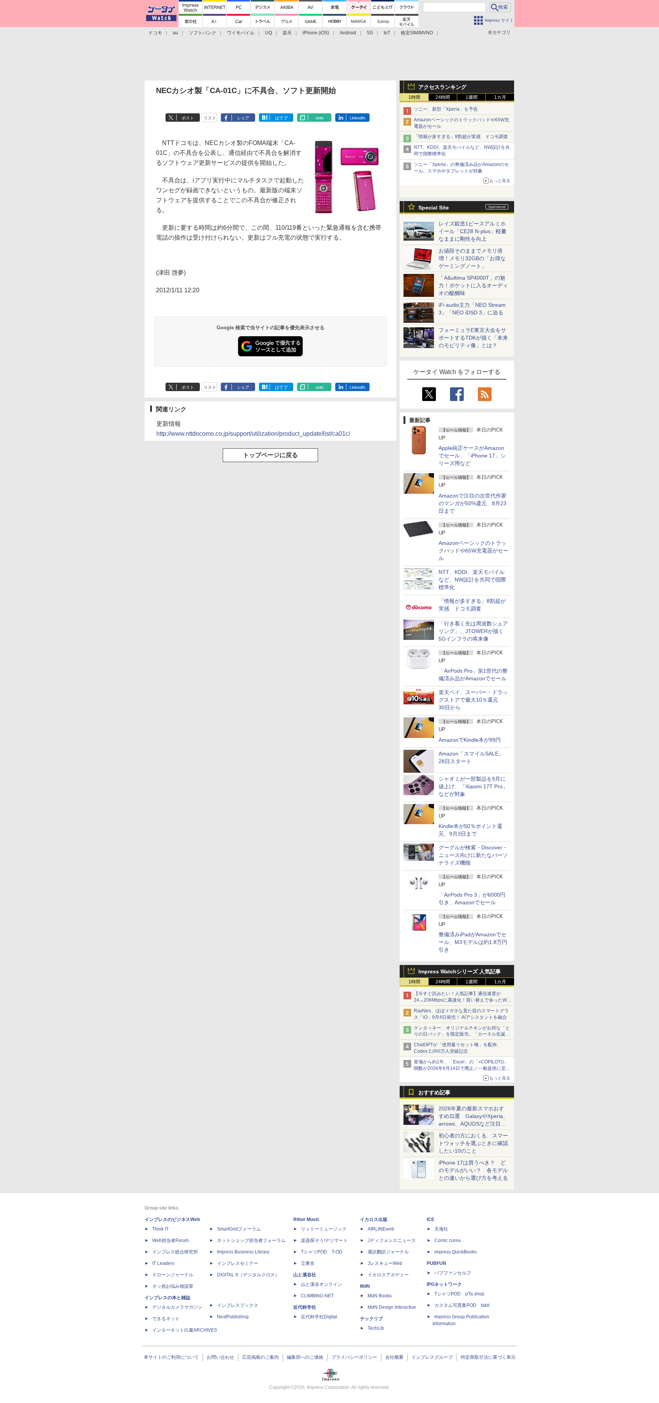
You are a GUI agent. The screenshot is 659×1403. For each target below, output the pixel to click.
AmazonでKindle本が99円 (470, 740)
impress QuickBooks (455, 1252)
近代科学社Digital (319, 1316)
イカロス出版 (373, 1219)
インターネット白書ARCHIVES (184, 1330)
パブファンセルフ (452, 1273)
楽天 (287, 32)
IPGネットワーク (444, 1284)
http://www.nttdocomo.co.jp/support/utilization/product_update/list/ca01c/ (253, 433)
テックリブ (371, 1318)
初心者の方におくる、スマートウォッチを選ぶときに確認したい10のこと (473, 1143)
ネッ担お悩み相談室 (172, 1286)
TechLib (376, 1328)
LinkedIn (357, 118)
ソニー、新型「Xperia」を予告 (446, 109)
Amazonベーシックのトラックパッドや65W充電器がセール (473, 550)
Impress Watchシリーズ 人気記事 (459, 971)
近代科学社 (304, 1307)
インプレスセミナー (237, 1263)
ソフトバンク (202, 32)
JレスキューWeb (385, 1263)
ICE (430, 1219)
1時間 (414, 97)
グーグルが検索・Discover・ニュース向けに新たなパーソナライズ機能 (473, 855)
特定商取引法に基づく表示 (488, 1357)
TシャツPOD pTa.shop (459, 1294)
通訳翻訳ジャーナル (388, 1252)
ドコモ (155, 32)
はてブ (281, 118)
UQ (268, 32)
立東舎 (308, 1263)
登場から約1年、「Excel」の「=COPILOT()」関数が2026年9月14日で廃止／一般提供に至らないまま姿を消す (462, 1068)
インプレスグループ (432, 1357)
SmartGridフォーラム (239, 1229)
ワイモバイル (240, 32)
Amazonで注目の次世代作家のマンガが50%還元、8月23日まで (472, 503)
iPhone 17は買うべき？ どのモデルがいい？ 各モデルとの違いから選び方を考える (473, 1170)
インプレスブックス (237, 1305)
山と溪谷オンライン (321, 1284)
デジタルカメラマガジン (177, 1307)
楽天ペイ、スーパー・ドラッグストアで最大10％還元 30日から (473, 699)
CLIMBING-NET (317, 1295)
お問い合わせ (220, 1357)
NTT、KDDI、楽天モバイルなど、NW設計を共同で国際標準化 (472, 579)
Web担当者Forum (170, 1240)
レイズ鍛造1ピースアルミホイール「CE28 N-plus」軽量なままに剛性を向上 (472, 231)
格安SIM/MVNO (417, 32)
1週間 (471, 97)
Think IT (160, 1229)
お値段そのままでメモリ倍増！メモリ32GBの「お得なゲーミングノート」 (472, 258)
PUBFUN (436, 1263)
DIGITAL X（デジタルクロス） (248, 1274)
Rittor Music (306, 1219)
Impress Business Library (243, 1252)
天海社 (441, 1229)
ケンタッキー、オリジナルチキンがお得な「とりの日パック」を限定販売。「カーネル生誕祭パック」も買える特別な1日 (462, 1034)
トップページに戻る (270, 455)
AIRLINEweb (381, 1229)
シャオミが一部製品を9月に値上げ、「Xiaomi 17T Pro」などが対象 (473, 786)
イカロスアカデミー (388, 1274)
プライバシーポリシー (354, 1357)
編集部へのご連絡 (305, 1357)
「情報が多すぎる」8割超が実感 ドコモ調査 (461, 136)
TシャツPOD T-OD (321, 1252)
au (175, 32)
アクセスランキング (442, 87)
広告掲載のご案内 (260, 1357)
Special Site (433, 208)
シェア (243, 118)
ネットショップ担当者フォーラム (251, 1240)
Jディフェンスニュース (392, 1240)
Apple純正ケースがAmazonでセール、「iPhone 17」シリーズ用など (472, 455)
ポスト (188, 118)
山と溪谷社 (304, 1274)
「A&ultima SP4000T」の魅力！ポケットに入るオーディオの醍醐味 (473, 285)
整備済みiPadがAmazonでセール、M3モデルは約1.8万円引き (473, 942)
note (319, 118)
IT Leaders (163, 1263)
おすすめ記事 (434, 1092)
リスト (210, 118)
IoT (387, 32)
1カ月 (500, 97)
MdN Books (380, 1295)
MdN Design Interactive (392, 1307)
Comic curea (447, 1240)
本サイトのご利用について (171, 1357)
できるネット (166, 1318)
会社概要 (394, 1357)
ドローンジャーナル (172, 1274)
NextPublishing (233, 1316)
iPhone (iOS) (315, 32)
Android (348, 32)
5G (370, 32)
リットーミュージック (324, 1229)
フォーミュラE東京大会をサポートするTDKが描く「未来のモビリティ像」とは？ (473, 337)
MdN (365, 1286)
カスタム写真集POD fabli (462, 1305)
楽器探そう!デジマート (324, 1240)
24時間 (443, 97)
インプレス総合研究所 (175, 1252)
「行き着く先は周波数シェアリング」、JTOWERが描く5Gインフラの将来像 (473, 631)
